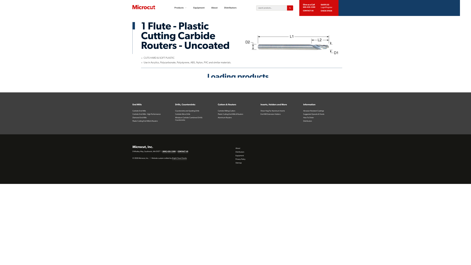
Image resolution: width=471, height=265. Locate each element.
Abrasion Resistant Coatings (313, 111)
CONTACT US (183, 151)
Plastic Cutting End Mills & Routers (145, 121)
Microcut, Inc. (142, 147)
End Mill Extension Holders (271, 114)
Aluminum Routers (225, 118)
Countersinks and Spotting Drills (187, 111)
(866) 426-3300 (169, 151)
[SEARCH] (290, 8)
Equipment (199, 8)
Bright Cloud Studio (179, 158)
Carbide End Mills (139, 111)
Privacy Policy (240, 159)
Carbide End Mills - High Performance (146, 114)
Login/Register (326, 7)
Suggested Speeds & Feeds (313, 114)
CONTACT (308, 11)
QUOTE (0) (325, 5)
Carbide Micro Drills (182, 114)
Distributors (230, 8)
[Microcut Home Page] (143, 7)
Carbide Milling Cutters (226, 111)
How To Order (308, 118)
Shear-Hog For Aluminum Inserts (273, 111)
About (214, 8)
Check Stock (326, 11)
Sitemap (239, 163)
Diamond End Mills (139, 118)
